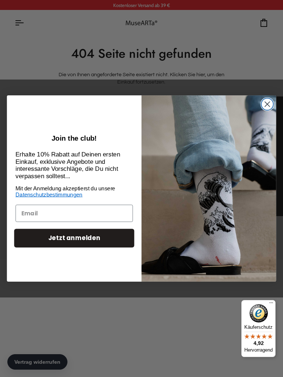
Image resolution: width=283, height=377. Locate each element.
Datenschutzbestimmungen (49, 195)
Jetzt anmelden (74, 238)
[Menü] (271, 304)
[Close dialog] (267, 104)
